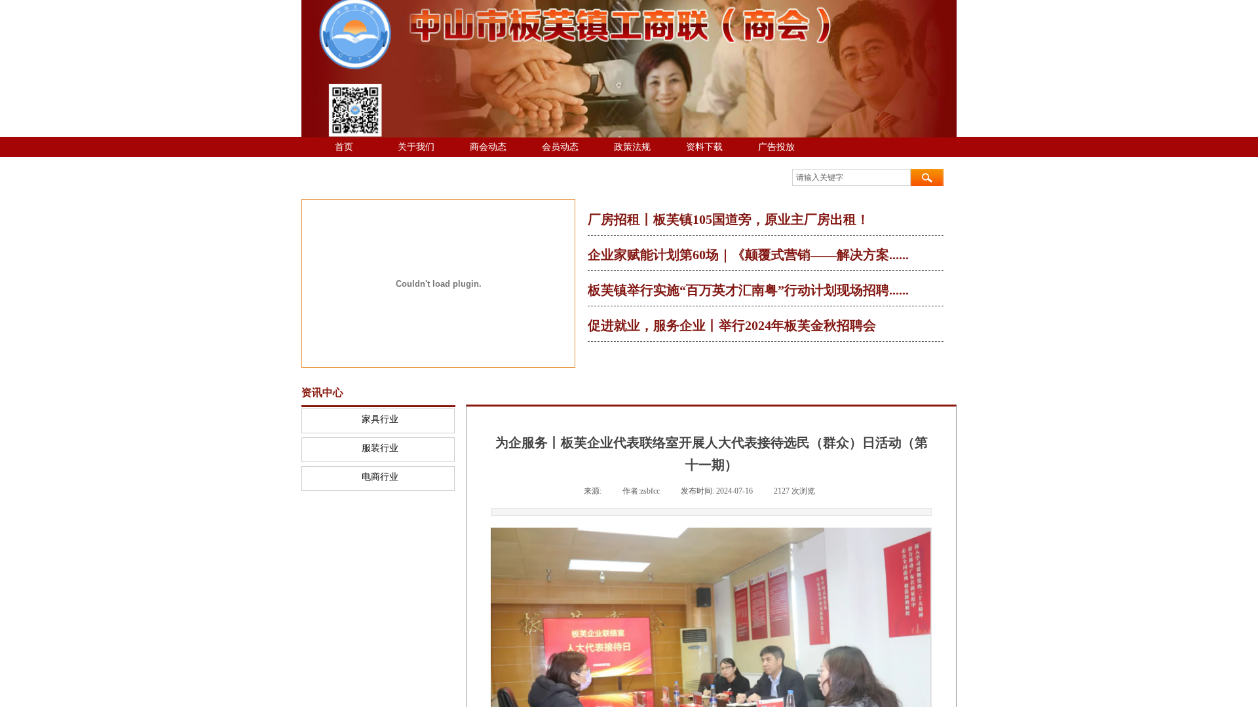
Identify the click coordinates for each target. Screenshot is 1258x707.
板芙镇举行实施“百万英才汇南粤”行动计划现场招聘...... (748, 290)
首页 (344, 147)
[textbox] (851, 177)
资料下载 (704, 147)
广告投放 (776, 147)
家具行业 (380, 419)
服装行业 (380, 448)
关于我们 (416, 147)
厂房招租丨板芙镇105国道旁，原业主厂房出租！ (728, 219)
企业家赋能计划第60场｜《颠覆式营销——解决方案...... (748, 254)
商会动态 (488, 147)
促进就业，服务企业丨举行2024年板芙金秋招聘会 (732, 325)
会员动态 (560, 147)
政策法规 (632, 147)
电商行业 (380, 477)
